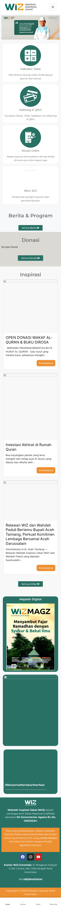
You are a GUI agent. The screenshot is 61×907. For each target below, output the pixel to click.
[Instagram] (30, 856)
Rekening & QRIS (30, 109)
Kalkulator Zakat (30, 68)
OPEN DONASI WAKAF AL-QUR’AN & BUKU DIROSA (29, 339)
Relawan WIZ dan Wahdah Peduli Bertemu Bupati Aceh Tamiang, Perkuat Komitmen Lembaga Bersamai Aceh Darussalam (30, 534)
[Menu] (53, 7)
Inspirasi (30, 274)
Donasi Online (30, 150)
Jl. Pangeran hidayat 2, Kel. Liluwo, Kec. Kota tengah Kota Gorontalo (33, 869)
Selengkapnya (46, 363)
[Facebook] (22, 856)
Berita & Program (31, 216)
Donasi (30, 240)
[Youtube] (38, 856)
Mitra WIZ (30, 190)
